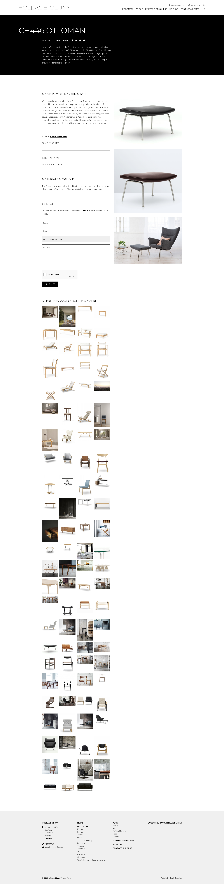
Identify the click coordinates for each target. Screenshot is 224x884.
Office (79, 837)
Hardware (81, 854)
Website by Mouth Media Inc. (171, 878)
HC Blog (173, 9)
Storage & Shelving (84, 840)
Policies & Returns (119, 831)
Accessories (81, 849)
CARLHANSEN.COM (58, 136)
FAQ (114, 828)
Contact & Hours (190, 9)
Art (78, 851)
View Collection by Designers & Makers (91, 860)
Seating (80, 832)
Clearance (81, 857)
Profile (115, 825)
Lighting (80, 829)
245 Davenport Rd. (178, 5)
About (139, 9)
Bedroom (81, 843)
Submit (50, 284)
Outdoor (80, 846)
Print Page (62, 40)
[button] (204, 9)
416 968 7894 (195, 5)
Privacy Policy (66, 878)
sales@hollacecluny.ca (54, 847)
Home (80, 823)
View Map (48, 838)
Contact (47, 40)
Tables (79, 835)
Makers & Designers (156, 9)
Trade (115, 834)
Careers (116, 836)
